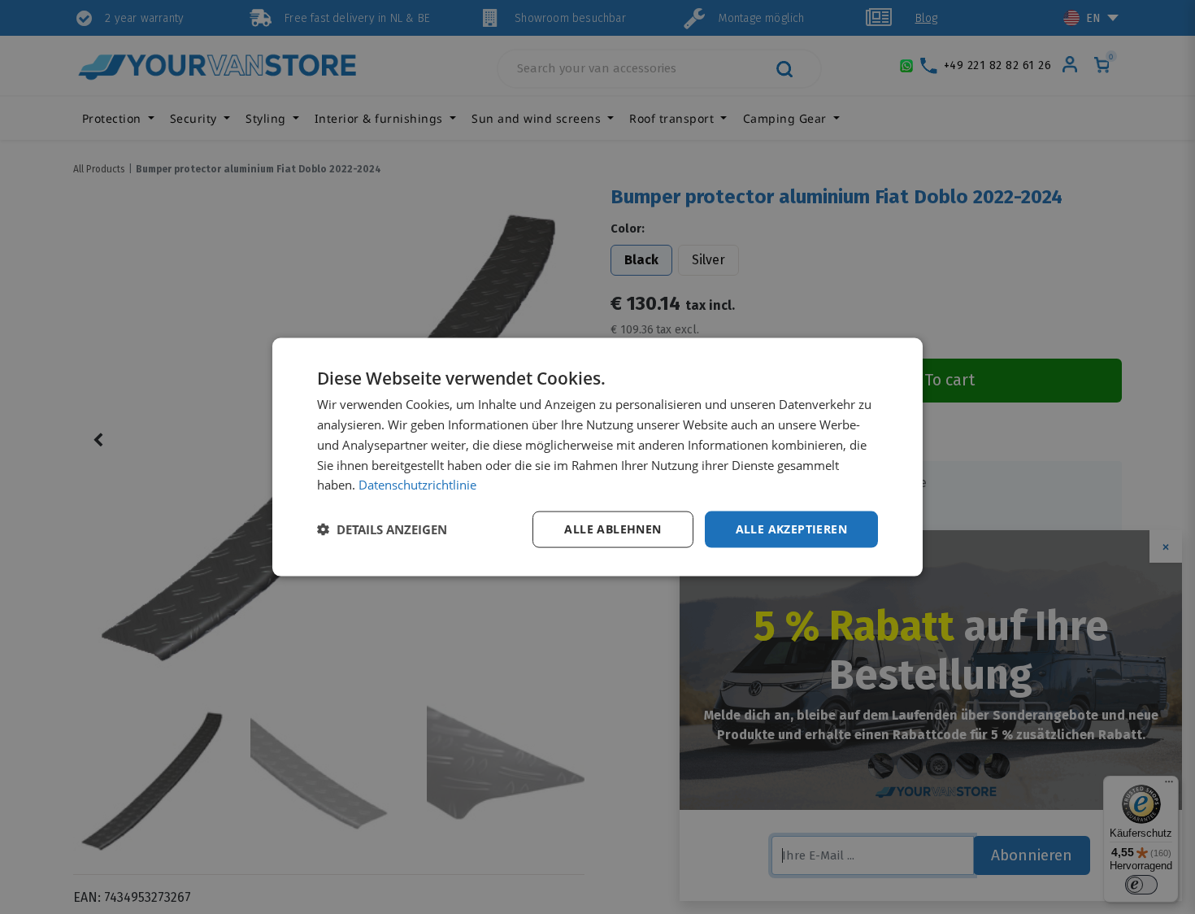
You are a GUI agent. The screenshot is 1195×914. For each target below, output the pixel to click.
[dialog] (597, 457)
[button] (382, 529)
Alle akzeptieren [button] (791, 529)
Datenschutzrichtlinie (417, 485)
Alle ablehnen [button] (612, 529)
